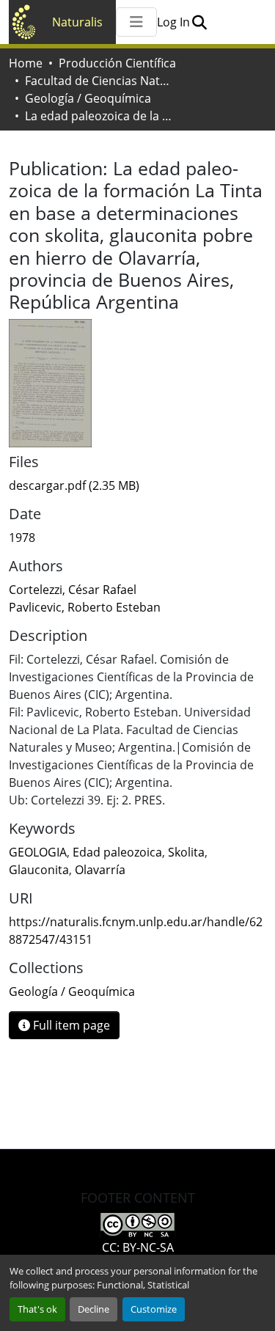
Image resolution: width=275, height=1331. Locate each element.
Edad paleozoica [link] (117, 852)
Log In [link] (173, 22)
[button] (199, 22)
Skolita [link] (186, 852)
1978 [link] (22, 537)
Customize (154, 1309)
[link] (137, 485)
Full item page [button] (70, 1025)
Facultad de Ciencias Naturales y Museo (98, 81)
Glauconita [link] (39, 870)
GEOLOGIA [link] (38, 852)
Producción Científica (117, 63)
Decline (93, 1309)
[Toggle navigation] (136, 22)
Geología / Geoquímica (88, 98)
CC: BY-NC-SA (138, 1247)
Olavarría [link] (100, 870)
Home (26, 63)
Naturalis (77, 22)
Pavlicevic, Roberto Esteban (85, 607)
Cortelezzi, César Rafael (72, 590)
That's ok (37, 1309)
